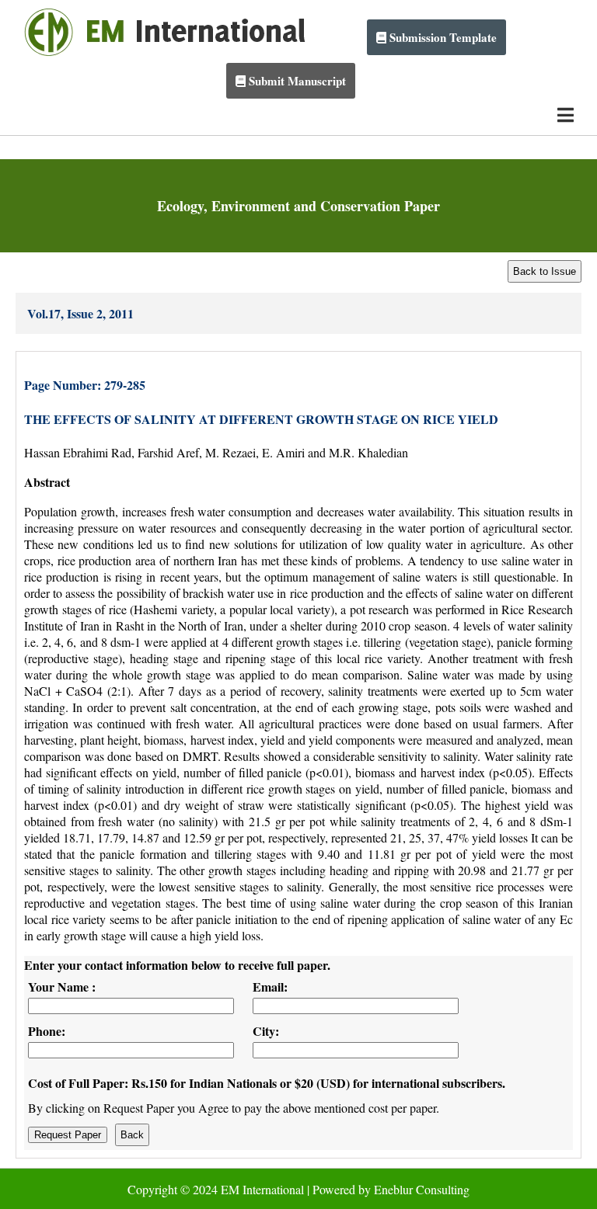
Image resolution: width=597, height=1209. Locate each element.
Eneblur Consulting (422, 1189)
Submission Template (441, 37)
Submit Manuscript (296, 80)
